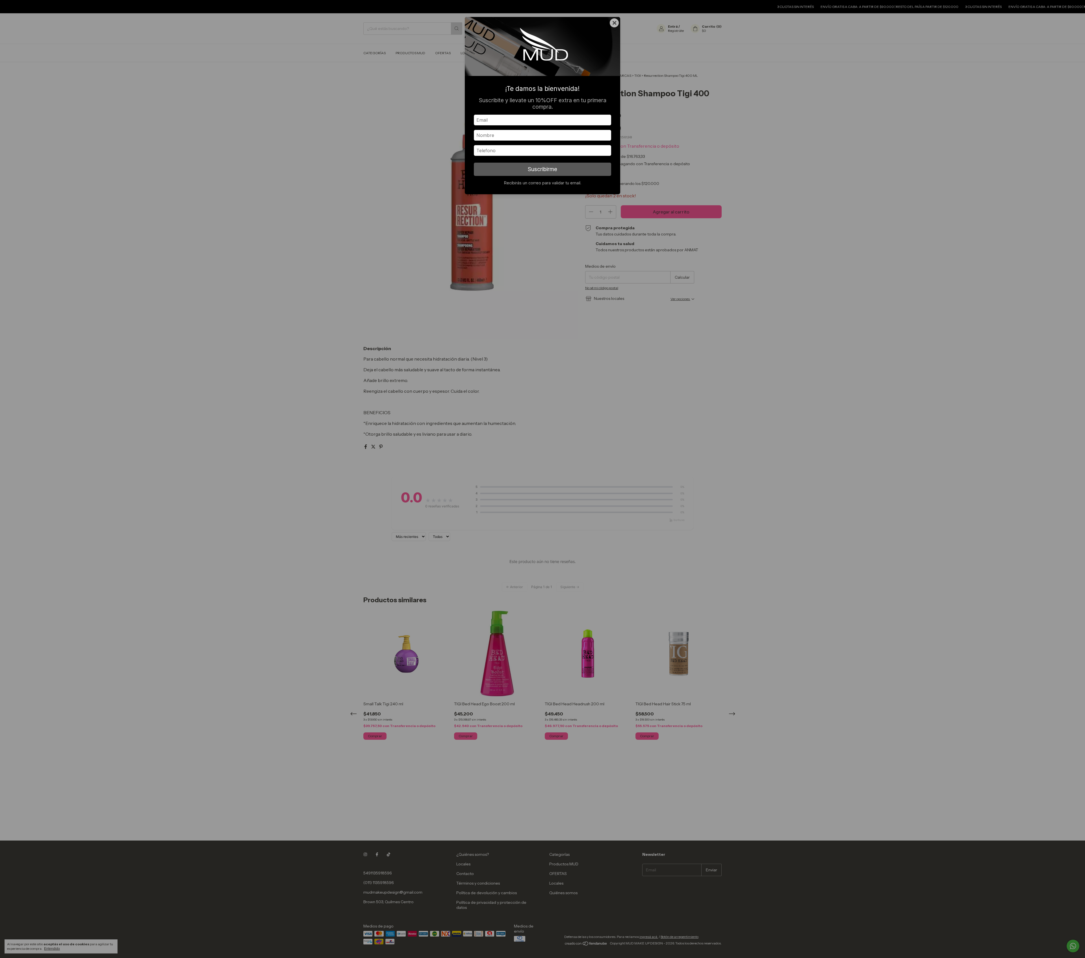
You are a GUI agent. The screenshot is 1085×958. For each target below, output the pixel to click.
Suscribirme (542, 169)
